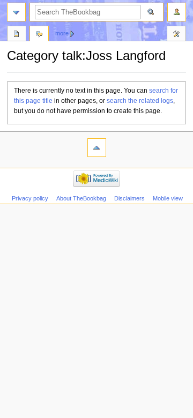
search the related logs (140, 100)
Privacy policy (30, 198)
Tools (176, 34)
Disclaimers (129, 198)
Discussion (39, 34)
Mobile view (168, 198)
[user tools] (176, 12)
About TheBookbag (81, 198)
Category (17, 34)
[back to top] (96, 147)
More (62, 33)
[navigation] (16, 12)
